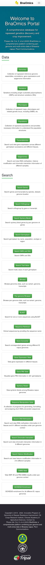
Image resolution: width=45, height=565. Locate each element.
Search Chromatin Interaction (22, 437)
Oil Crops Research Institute (23, 516)
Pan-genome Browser (22, 296)
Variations (22, 88)
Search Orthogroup (22, 204)
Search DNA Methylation (23, 419)
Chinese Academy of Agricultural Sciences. (25, 518)
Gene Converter (22, 341)
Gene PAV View (22, 371)
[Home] (16, 3)
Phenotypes (22, 105)
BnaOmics (26, 3)
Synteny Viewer (22, 386)
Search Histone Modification (22, 454)
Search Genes (22, 187)
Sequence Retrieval (22, 326)
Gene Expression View (22, 357)
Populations (22, 121)
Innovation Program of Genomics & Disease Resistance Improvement (22, 514)
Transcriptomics (22, 140)
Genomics (22, 69)
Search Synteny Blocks (22, 218)
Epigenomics (22, 156)
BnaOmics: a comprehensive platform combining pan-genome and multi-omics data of (22, 45)
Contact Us (31, 520)
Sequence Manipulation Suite (22, 402)
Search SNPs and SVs (22, 251)
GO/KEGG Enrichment (22, 487)
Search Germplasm (22, 234)
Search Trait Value (22, 265)
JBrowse (22, 279)
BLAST (22, 312)
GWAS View (22, 470)
